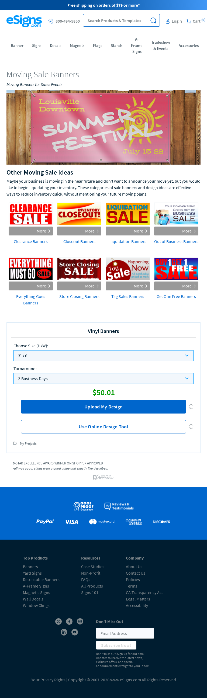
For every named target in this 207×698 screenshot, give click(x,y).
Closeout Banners (79, 241)
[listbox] (103, 355)
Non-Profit (90, 573)
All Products (92, 586)
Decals (55, 45)
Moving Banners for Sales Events (34, 84)
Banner (17, 45)
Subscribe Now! (116, 645)
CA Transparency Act (144, 592)
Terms (131, 586)
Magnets (77, 45)
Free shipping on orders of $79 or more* (103, 5)
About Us (134, 566)
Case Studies (92, 566)
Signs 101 (89, 592)
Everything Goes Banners (30, 299)
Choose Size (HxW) (30, 345)
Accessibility (137, 605)
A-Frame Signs (137, 45)
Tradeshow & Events (160, 45)
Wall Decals (33, 599)
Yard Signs (32, 573)
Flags (97, 45)
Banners (30, 566)
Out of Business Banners (176, 241)
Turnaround (25, 368)
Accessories (189, 45)
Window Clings (36, 605)
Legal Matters (138, 599)
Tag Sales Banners (127, 296)
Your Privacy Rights (48, 679)
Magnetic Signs (36, 592)
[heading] (103, 74)
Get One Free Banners (176, 296)
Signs (36, 45)
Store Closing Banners (79, 296)
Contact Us (135, 573)
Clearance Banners (31, 241)
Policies (133, 579)
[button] (153, 20)
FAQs (85, 579)
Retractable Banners (41, 579)
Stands (116, 45)
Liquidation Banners (127, 241)
